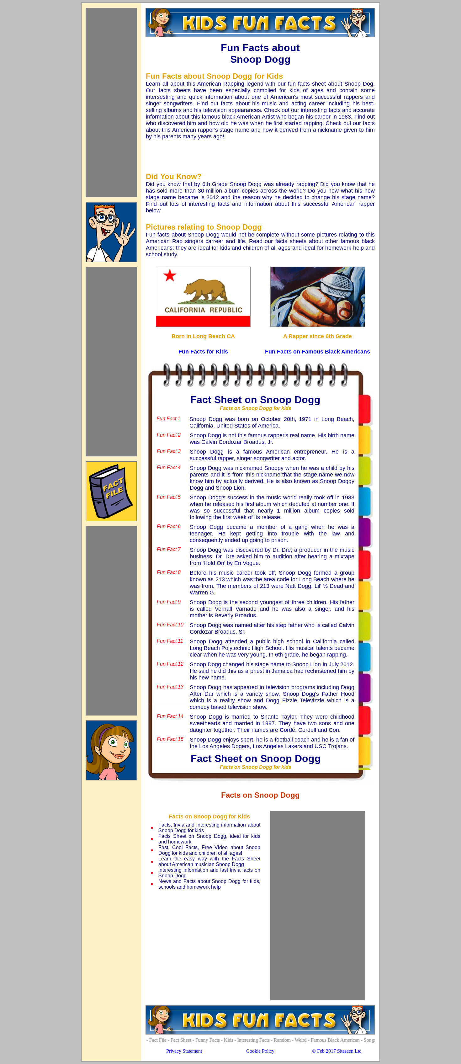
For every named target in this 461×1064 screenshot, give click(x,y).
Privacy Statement (184, 1051)
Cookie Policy (260, 1051)
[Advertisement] (111, 102)
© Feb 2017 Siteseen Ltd (337, 1051)
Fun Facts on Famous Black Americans (317, 351)
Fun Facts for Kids (203, 351)
